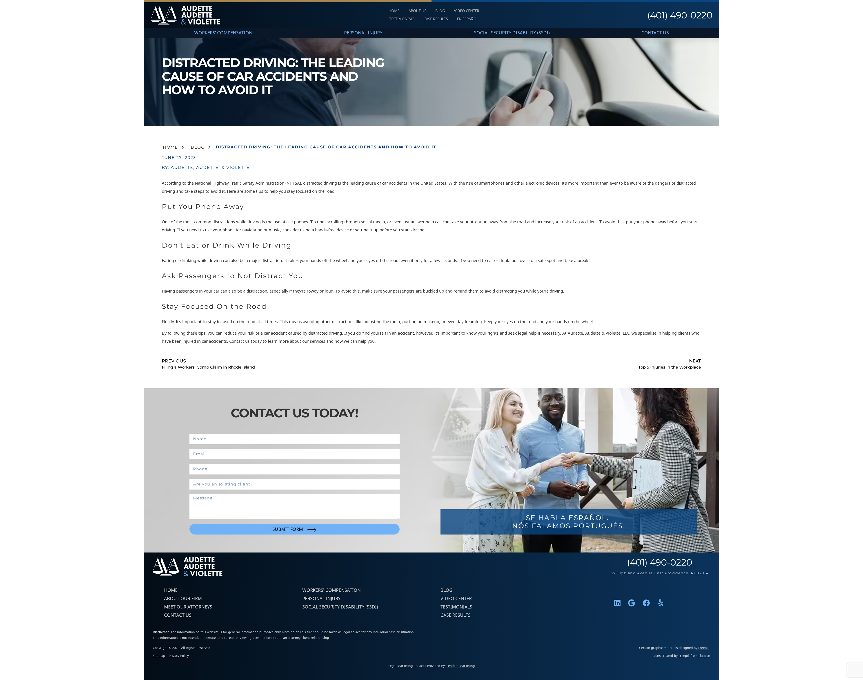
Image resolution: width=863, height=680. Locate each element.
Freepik (703, 648)
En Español (467, 19)
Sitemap (159, 655)
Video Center (466, 11)
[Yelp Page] (660, 602)
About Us (417, 11)
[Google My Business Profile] (631, 602)
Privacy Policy (179, 655)
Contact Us (655, 33)
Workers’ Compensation (223, 33)
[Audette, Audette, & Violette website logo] (185, 15)
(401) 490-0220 (679, 15)
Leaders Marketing (461, 666)
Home (394, 11)
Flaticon (704, 655)
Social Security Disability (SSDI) (512, 33)
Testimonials (402, 19)
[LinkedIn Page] (617, 602)
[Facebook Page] (646, 602)
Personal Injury (363, 33)
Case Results (436, 19)
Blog (440, 11)
